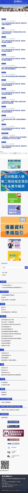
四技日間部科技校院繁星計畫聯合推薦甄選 (11, 338)
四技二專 (3, 19)
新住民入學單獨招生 (6, 402)
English (4, 275)
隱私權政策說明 (23, 490)
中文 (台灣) (4, 272)
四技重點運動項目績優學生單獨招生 (9, 331)
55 (10, 153)
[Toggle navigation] (3, 2)
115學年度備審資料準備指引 (8, 295)
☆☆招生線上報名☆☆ (6, 285)
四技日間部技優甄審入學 (7, 329)
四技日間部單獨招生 (6, 340)
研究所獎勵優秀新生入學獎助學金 (9, 312)
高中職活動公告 (5, 133)
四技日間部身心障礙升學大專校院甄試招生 (11, 333)
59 (19, 153)
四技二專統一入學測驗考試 (7, 322)
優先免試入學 (4, 370)
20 (4, 153)
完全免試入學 (4, 367)
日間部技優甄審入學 (6, 355)
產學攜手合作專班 (5, 345)
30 (6, 153)
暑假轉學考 (4, 392)
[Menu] (25, 13)
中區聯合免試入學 (5, 372)
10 (1, 153)
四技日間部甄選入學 (6, 326)
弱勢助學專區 (4, 417)
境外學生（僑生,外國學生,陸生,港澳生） (10, 410)
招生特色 (3, 297)
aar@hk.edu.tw (21, 485)
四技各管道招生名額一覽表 (7, 319)
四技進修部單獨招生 (6, 343)
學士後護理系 (4, 382)
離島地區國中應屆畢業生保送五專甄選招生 (11, 374)
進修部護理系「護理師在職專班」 (9, 360)
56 (12, 153)
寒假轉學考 (4, 394)
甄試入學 (3, 307)
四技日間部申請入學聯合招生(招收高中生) (11, 324)
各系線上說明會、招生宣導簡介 (8, 299)
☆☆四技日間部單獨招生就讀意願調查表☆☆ (11, 287)
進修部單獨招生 (5, 357)
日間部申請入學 (5, 353)
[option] (14, 8)
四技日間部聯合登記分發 (7, 336)
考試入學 (3, 309)
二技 (3, 28)
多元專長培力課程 (5, 384)
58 (17, 153)
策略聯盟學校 (4, 263)
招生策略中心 (18, 1)
